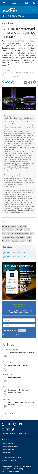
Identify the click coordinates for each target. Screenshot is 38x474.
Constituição (22, 226)
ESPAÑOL (13, 433)
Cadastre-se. (18, 335)
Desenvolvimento (8, 230)
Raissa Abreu (6, 70)
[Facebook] (4, 424)
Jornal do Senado (14, 377)
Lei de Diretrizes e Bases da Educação (15, 233)
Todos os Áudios (9, 413)
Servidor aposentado (9, 449)
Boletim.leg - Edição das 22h (18, 365)
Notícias (6, 387)
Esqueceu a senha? (9, 330)
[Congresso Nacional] (8, 429)
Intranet (6, 439)
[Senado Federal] (19, 3)
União (29, 241)
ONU (32, 233)
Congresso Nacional (9, 226)
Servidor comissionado (10, 447)
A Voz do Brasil (8, 374)
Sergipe (28, 237)
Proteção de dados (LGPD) (11, 457)
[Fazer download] (12, 82)
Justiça (27, 230)
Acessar (22, 330)
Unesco (22, 241)
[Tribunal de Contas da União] (12, 429)
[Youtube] (20, 424)
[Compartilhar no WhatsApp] (26, 82)
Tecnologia (5, 241)
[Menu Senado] (4, 3)
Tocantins (15, 241)
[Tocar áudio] (4, 82)
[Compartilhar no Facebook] (30, 82)
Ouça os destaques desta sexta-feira (21, 352)
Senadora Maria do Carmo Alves (13, 237)
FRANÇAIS (22, 433)
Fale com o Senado (10, 460)
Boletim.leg (7, 362)
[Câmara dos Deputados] (3, 429)
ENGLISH (5, 433)
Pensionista (6, 453)
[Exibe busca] (33, 10)
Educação (19, 230)
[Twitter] (9, 424)
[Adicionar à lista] (8, 82)
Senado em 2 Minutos (10, 349)
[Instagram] (15, 424)
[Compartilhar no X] (34, 82)
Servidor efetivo (7, 443)
